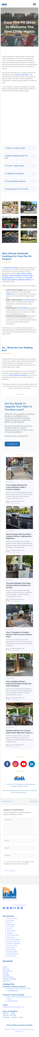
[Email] (14, 908)
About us (6, 969)
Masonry (9, 929)
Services (5, 973)
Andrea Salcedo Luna (18, 501)
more (19, 278)
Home (5, 967)
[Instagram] (7, 908)
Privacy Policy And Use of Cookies (20, 1025)
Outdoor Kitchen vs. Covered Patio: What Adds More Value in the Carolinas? (19, 713)
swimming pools (8, 278)
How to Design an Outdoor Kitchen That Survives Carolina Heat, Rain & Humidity (19, 615)
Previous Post (6, 801)
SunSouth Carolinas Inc (19, 905)
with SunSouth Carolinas (18, 375)
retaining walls (27, 276)
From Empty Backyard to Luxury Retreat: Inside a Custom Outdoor (16, 487)
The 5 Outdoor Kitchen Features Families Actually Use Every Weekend (19, 664)
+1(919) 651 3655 (12, 1001)
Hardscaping (10, 481)
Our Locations (7, 971)
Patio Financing (8, 977)
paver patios (21, 274)
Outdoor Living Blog (9, 979)
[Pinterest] (18, 908)
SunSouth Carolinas (11, 267)
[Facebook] (4, 908)
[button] (19, 987)
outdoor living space (21, 75)
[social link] (7, 764)
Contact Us (6, 981)
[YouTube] (11, 908)
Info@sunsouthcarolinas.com (13, 1007)
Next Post (34, 801)
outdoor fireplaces (15, 276)
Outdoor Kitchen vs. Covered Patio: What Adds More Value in (19, 732)
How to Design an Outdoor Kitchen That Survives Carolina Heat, (19, 634)
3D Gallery (6, 975)
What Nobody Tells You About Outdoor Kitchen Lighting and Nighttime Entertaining (19, 517)
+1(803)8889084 (12, 991)
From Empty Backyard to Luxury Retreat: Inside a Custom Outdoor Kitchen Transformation (19, 468)
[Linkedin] (21, 908)
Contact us (12, 444)
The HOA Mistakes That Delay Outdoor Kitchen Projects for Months (19, 566)
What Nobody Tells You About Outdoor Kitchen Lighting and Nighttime (18, 536)
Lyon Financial (22, 308)
